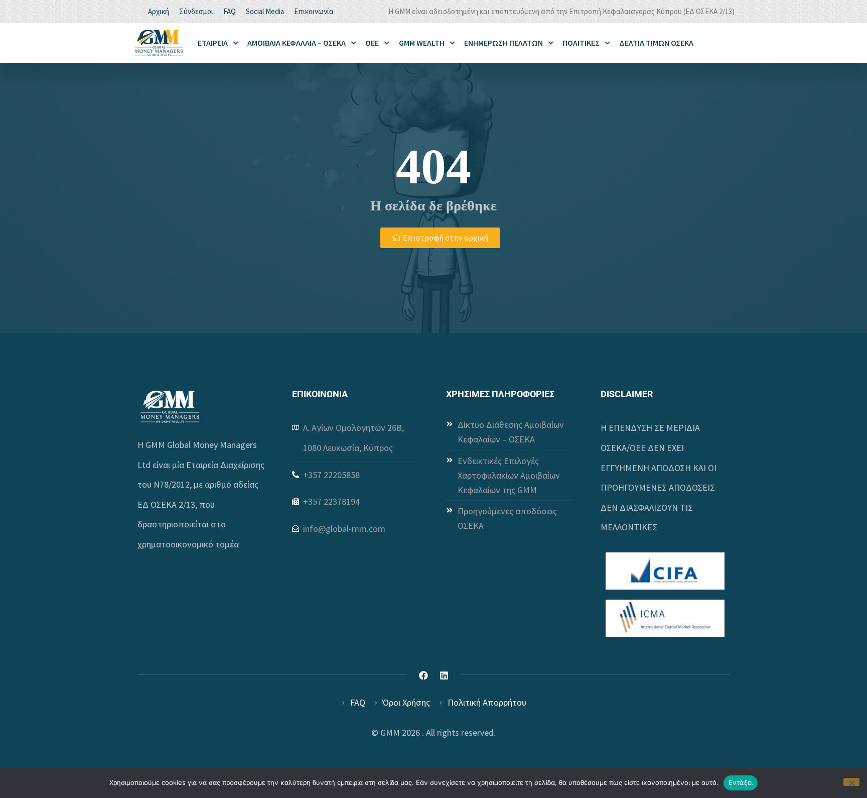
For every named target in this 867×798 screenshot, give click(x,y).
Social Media (265, 11)
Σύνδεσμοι (196, 11)
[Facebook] (423, 675)
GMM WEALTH (422, 43)
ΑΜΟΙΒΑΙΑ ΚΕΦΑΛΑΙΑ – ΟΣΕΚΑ (296, 43)
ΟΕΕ (372, 43)
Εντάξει (741, 782)
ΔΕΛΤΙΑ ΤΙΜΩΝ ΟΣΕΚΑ (656, 43)
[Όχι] (851, 782)
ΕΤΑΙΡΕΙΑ (213, 43)
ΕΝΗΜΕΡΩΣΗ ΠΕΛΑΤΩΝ (503, 43)
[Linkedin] (444, 675)
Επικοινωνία (314, 11)
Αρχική (158, 11)
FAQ (229, 11)
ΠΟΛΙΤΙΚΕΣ (581, 43)
